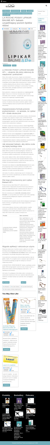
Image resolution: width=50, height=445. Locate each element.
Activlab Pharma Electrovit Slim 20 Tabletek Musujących (10, 327)
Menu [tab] (4, 1)
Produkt (24, 10)
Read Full (7, 350)
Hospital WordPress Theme (19, 443)
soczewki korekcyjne (27, 286)
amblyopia (6, 286)
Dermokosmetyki (15, 10)
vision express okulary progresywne (12, 289)
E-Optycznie (6, 10)
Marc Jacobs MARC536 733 (25, 306)
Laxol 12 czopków (9, 365)
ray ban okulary (15, 286)
